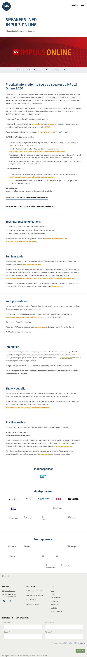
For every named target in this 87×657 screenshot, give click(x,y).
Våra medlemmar (56, 597)
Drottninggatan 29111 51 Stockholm (10, 595)
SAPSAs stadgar (67, 643)
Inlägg (52, 594)
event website (37, 124)
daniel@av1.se (57, 286)
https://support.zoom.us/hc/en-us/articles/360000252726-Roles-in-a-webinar (37, 151)
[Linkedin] (10, 601)
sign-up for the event (47, 132)
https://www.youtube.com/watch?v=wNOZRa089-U (24, 317)
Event (52, 591)
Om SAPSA (54, 608)
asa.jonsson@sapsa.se (64, 446)
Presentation (38, 70)
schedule (51, 124)
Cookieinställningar (56, 611)
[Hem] (7, 6)
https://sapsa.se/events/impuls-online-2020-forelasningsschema (32, 177)
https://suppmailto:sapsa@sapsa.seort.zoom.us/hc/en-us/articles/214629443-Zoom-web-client (40, 278)
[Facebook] (4, 601)
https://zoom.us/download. (32, 264)
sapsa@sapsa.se (41, 327)
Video (48, 70)
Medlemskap (54, 601)
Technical (20, 70)
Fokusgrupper (55, 604)
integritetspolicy (80, 643)
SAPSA (47, 127)
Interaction (57, 70)
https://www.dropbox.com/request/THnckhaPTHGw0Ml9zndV (28, 407)
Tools (28, 70)
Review (66, 70)
